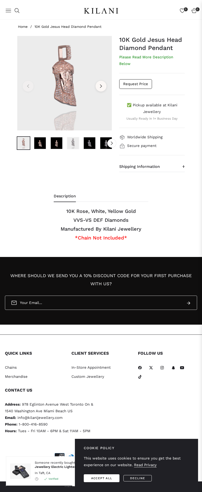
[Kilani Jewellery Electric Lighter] (18, 471)
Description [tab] (65, 196)
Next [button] (101, 86)
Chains (11, 367)
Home (23, 27)
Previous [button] (28, 86)
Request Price (135, 84)
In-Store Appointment (91, 367)
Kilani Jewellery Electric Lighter (60, 465)
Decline (137, 478)
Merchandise (16, 376)
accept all (101, 478)
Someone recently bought (60, 465)
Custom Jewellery (87, 376)
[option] (64, 83)
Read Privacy (145, 465)
